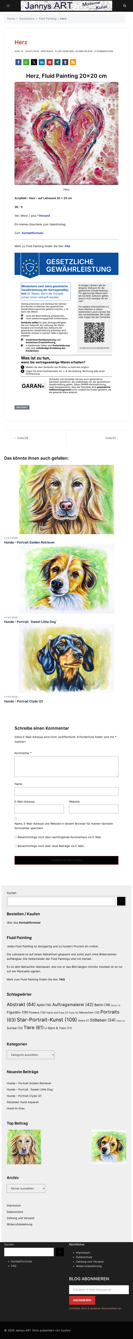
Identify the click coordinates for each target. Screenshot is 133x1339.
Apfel (44, 1005)
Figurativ (17, 1012)
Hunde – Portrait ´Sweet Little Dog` (30, 622)
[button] (18, 62)
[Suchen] (121, 901)
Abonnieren (82, 1300)
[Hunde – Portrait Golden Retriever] (66, 499)
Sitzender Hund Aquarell (23, 1102)
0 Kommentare (103, 51)
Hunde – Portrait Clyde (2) (23, 701)
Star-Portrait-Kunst (47, 1020)
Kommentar (23, 753)
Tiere (34, 1027)
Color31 (110, 438)
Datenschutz (15, 1212)
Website (74, 801)
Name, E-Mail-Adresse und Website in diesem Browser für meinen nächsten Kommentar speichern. (64, 826)
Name (18, 784)
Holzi (73, 1012)
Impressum (14, 1205)
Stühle (120, 1021)
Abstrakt (47, 51)
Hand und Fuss (57, 1012)
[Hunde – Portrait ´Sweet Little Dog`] (66, 578)
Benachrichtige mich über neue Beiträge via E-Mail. (51, 846)
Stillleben (103, 1020)
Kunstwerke (26, 18)
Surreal (15, 1028)
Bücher (115, 1005)
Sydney (65, 1330)
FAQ (67, 246)
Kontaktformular (32, 233)
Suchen (11, 893)
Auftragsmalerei (73, 1004)
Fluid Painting (47, 18)
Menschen (89, 1012)
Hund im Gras (16, 1108)
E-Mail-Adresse (25, 801)
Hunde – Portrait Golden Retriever (29, 542)
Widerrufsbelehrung (19, 1224)
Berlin (102, 1005)
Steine (83, 1020)
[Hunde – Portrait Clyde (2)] (66, 658)
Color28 (22, 438)
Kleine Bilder (84, 51)
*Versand (43, 215)
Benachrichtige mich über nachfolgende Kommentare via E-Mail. (59, 837)
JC (22, 51)
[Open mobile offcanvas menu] (8, 5)
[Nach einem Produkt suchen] (124, 5)
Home (11, 18)
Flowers (37, 1012)
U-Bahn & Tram (58, 1028)
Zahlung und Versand (20, 1218)
